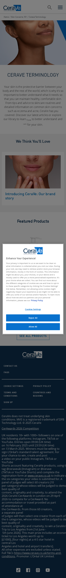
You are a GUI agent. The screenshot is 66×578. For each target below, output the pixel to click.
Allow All (33, 326)
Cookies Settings (33, 309)
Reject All (33, 318)
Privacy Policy (37, 300)
